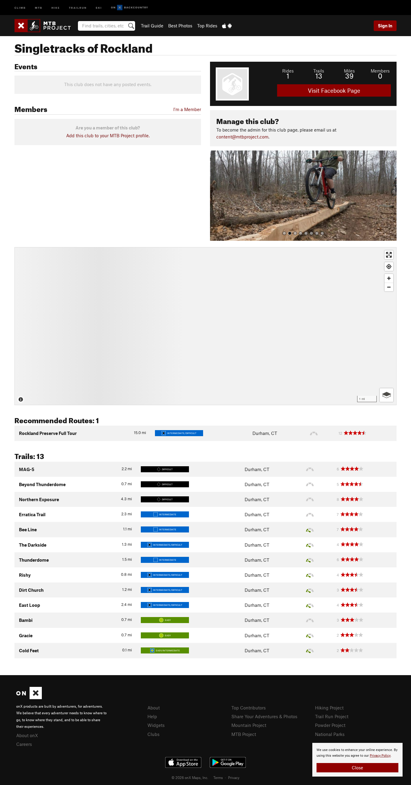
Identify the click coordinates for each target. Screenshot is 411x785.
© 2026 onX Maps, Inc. (190, 777)
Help (152, 716)
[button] (216, 195)
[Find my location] (389, 266)
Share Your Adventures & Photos (264, 716)
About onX (27, 735)
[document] (357, 759)
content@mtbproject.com (242, 136)
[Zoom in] (389, 278)
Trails (318, 70)
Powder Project (330, 725)
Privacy (233, 777)
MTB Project (243, 734)
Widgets (156, 725)
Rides (288, 70)
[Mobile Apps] (227, 25)
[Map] (205, 326)
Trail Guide (152, 25)
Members (380, 70)
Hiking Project (329, 707)
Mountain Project (248, 725)
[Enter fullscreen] (389, 254)
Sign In (385, 25)
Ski (99, 7)
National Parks (330, 734)
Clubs (153, 734)
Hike (55, 7)
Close (357, 767)
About (153, 707)
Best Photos (180, 25)
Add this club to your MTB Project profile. (108, 135)
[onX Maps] (29, 697)
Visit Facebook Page (334, 90)
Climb (20, 7)
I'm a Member (187, 109)
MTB (38, 7)
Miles (349, 70)
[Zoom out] (389, 287)
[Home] (45, 25)
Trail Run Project (331, 716)
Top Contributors (248, 707)
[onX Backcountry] (130, 7)
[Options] (386, 395)
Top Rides (207, 25)
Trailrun (78, 7)
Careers (24, 744)
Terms (218, 777)
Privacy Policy (380, 756)
